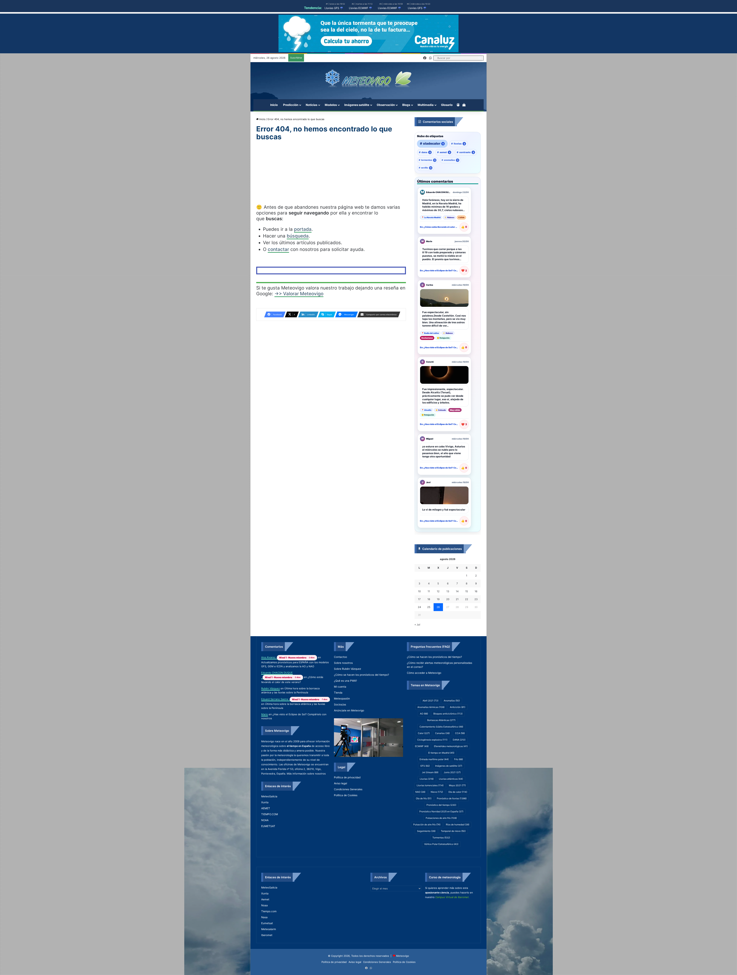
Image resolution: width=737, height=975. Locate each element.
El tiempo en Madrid (441, 772)
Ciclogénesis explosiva (432, 759)
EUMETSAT (268, 842)
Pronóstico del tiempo (441, 824)
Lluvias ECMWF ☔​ (360, 8)
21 (457, 608)
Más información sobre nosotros (306, 787)
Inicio (274, 105)
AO (424, 733)
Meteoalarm (268, 951)
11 (429, 601)
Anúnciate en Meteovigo (349, 722)
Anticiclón (457, 727)
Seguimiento (426, 851)
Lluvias (427, 798)
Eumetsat (267, 945)
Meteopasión (342, 710)
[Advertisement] (331, 176)
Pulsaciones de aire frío (441, 837)
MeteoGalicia (269, 813)
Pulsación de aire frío (426, 844)
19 (438, 608)
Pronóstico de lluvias (452, 818)
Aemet (265, 921)
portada (302, 229)
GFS (425, 785)
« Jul (417, 634)
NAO (420, 811)
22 (466, 608)
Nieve (437, 811)
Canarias (442, 753)
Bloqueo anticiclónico (448, 733)
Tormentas (441, 857)
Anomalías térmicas (431, 727)
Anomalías (452, 720)
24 (419, 616)
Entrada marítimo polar (434, 779)
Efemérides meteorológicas (451, 766)
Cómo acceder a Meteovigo (424, 690)
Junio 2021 (452, 792)
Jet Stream (430, 792)
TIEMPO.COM (269, 830)
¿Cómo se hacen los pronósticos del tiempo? (361, 686)
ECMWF (422, 766)
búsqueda (298, 236)
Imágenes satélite (356, 105)
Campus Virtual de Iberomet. (452, 924)
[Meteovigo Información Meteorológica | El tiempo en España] (369, 78)
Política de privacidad (347, 791)
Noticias (311, 105)
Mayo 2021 (457, 805)
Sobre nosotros (343, 674)
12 (438, 601)
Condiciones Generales (348, 803)
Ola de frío (423, 818)
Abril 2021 (430, 720)
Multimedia (426, 105)
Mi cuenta (340, 698)
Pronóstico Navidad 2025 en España (441, 831)
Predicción (290, 105)
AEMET (265, 825)
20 (447, 608)
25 (428, 616)
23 (476, 608)
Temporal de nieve (453, 851)
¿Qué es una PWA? (345, 692)
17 (419, 608)
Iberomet (266, 957)
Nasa (264, 939)
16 (476, 601)
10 (419, 601)
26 (438, 616)
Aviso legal (340, 797)
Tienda (338, 704)
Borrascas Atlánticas (441, 740)
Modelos (331, 105)
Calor (424, 753)
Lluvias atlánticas (451, 798)
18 (428, 608)
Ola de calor (457, 811)
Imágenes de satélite (448, 785)
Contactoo (340, 669)
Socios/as (340, 716)
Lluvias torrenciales (430, 805)
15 (466, 601)
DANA (459, 759)
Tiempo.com (269, 933)
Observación (386, 105)
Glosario (447, 105)
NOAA (265, 836)
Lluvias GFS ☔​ (334, 8)
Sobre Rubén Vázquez (347, 680)
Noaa (264, 927)
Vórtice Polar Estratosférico (441, 864)
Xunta (265, 819)
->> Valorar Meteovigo (298, 293)
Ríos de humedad (457, 844)
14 (457, 601)
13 (447, 601)
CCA (460, 753)
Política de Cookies (345, 809)
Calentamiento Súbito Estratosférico (441, 746)
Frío (458, 779)
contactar (278, 249)
